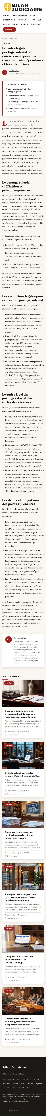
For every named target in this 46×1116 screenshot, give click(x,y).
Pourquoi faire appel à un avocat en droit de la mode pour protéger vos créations (20, 713)
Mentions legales (18, 1087)
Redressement (20, 15)
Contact (9, 29)
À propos (35, 24)
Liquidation (23, 20)
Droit (15, 24)
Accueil (7, 15)
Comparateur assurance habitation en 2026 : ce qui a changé (19, 959)
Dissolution (9, 20)
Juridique (36, 20)
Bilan (32, 15)
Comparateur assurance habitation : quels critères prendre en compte (19, 835)
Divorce (25, 24)
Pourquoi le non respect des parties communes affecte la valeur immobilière (20, 897)
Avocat (6, 24)
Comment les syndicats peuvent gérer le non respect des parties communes (20, 1021)
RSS (29, 1087)
